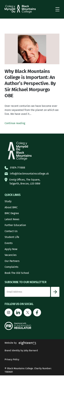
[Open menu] (57, 9)
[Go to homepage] (20, 9)
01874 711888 (17, 167)
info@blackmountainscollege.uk (29, 173)
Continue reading (15, 123)
